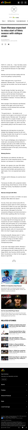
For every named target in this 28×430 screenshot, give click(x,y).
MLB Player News (11, 21)
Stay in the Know (4, 374)
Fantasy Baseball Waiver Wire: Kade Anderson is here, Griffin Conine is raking (17, 332)
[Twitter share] (5, 44)
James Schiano (12, 333)
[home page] (6, 2)
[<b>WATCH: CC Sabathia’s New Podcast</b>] (14, 276)
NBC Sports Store (23, 416)
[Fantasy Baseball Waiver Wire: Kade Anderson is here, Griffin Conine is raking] (4, 333)
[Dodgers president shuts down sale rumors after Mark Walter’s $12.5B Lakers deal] (4, 326)
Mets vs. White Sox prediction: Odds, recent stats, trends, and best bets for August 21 (17, 351)
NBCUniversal (8, 420)
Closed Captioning (12, 416)
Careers (7, 416)
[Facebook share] (2, 44)
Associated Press (5, 39)
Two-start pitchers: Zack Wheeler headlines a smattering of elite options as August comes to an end (18, 338)
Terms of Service (19, 418)
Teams (3, 21)
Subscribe (4, 379)
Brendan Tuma (12, 359)
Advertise (3, 416)
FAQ (18, 416)
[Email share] (8, 44)
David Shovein (12, 340)
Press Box (3, 417)
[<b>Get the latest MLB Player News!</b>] (14, 302)
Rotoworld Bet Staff (13, 346)
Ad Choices (8, 417)
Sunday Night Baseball (20, 21)
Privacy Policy (13, 417)
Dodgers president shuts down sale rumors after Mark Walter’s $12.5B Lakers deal (17, 325)
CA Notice (13, 418)
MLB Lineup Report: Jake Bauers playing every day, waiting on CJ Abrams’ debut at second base (18, 357)
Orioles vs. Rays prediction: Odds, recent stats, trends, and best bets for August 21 (17, 344)
